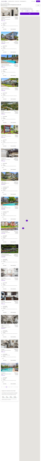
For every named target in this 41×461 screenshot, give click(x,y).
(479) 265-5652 (3, 90)
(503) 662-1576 (3, 375)
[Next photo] (17, 11)
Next (29, 13)
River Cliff (2, 111)
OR (3, 3)
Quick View (4, 75)
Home (1, 3)
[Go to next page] (17, 387)
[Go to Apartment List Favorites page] (32, 1)
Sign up (38, 1)
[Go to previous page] (1, 387)
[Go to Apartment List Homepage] (4, 1)
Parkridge (2, 349)
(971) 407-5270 (3, 184)
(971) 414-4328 (3, 20)
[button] (27, 220)
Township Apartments (4, 231)
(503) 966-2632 (3, 209)
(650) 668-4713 (3, 328)
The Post (5, 206)
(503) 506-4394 (3, 137)
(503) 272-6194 (3, 233)
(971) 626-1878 (3, 43)
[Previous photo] (1, 11)
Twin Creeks (3, 301)
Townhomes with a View (5, 254)
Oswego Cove (3, 158)
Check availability (13, 75)
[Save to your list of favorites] (17, 9)
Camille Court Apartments (5, 64)
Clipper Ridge (3, 41)
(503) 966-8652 (3, 280)
